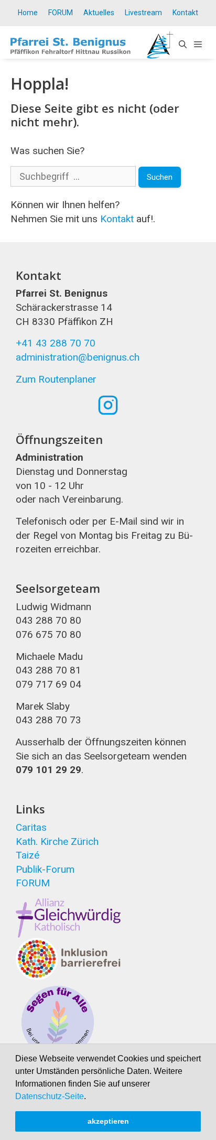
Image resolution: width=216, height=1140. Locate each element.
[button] (89, 1097)
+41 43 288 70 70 (55, 343)
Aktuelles (98, 12)
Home (28, 12)
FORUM (60, 12)
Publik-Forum (45, 869)
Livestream (143, 12)
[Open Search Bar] (182, 45)
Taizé (27, 855)
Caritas (31, 827)
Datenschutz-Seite (49, 1096)
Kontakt (185, 12)
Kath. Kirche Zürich (57, 841)
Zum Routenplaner (56, 379)
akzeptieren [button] (108, 1121)
